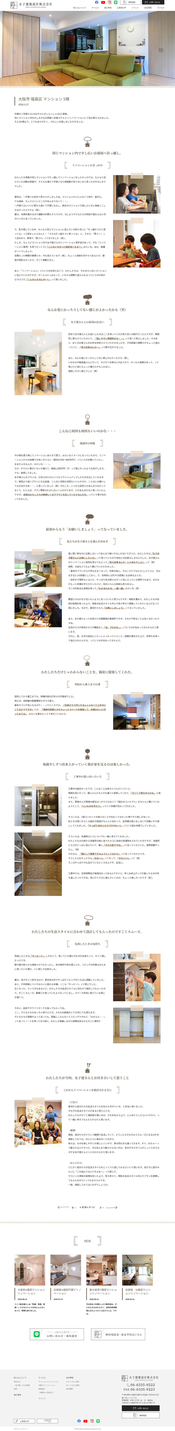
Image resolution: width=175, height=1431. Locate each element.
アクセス (160, 8)
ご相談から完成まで (46, 1392)
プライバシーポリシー (21, 1429)
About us (17, 1382)
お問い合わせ (154, 2)
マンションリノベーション (49, 1382)
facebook (96, 2)
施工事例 (17, 1395)
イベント (135, 8)
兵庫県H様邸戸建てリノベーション (67, 1291)
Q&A (15, 1389)
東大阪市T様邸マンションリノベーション (103, 1291)
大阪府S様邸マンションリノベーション (31, 1291)
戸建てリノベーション (47, 1385)
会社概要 (69, 1389)
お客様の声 (121, 8)
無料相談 (132, 2)
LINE (115, 2)
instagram (109, 2)
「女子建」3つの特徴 (22, 1385)
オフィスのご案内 (72, 1385)
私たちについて (20, 1378)
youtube (103, 2)
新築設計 (42, 1389)
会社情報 (69, 1378)
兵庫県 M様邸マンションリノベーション (137, 1291)
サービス (42, 1378)
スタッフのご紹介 (72, 1382)
